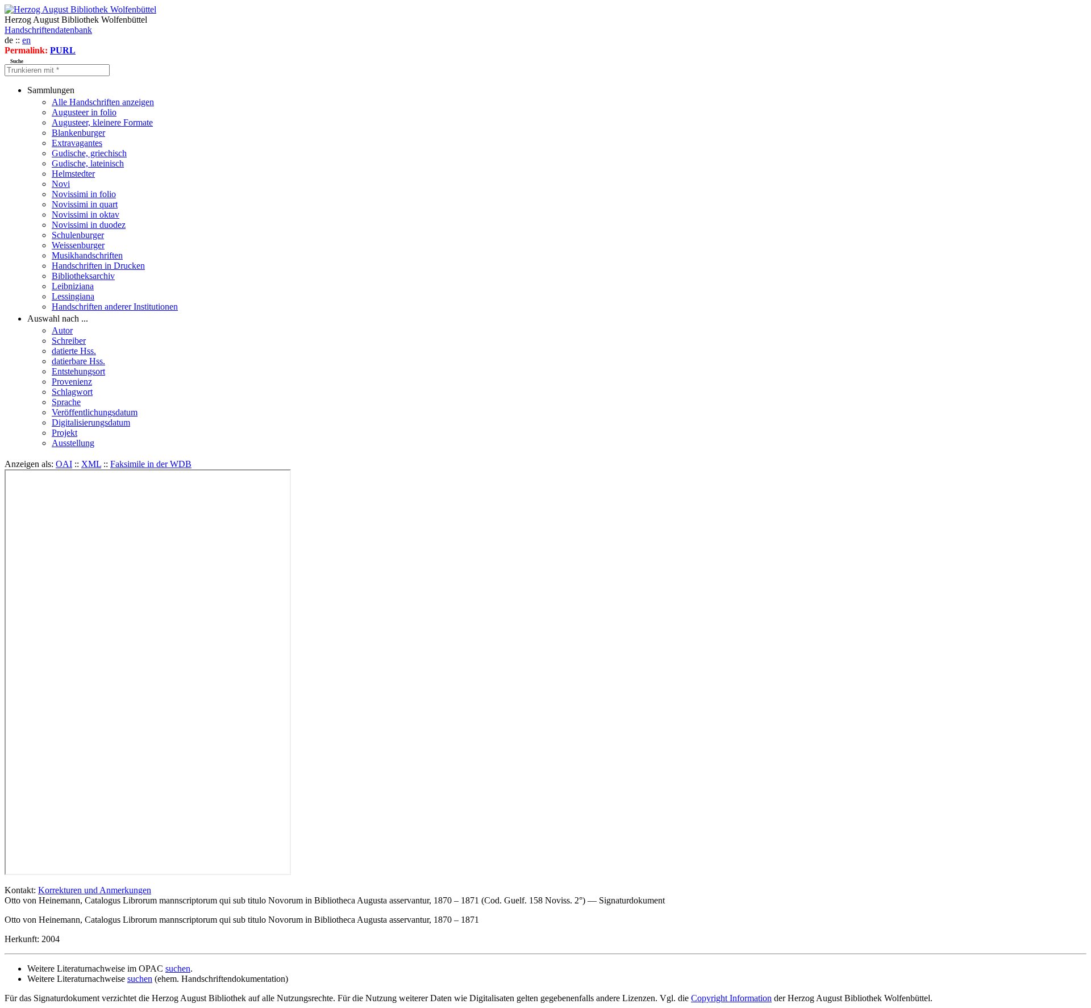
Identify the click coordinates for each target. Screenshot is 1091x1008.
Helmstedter (73, 173)
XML (91, 464)
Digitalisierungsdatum (91, 422)
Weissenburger (78, 245)
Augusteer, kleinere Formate (102, 122)
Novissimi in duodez (89, 225)
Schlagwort (72, 392)
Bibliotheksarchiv (83, 276)
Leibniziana (73, 286)
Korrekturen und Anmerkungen (94, 890)
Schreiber (69, 340)
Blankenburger (78, 133)
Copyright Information (731, 998)
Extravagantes (77, 143)
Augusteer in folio (84, 112)
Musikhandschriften (87, 255)
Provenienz (72, 381)
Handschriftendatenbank (48, 30)
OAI (64, 464)
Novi (61, 184)
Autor (62, 330)
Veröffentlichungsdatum (95, 412)
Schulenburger (78, 235)
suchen (177, 968)
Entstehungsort (78, 371)
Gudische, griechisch (89, 153)
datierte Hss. (74, 351)
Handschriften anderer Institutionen (115, 306)
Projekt (64, 433)
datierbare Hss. (78, 361)
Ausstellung (73, 443)
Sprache (66, 402)
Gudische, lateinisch (88, 163)
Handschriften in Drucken (98, 265)
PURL (63, 50)
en (26, 40)
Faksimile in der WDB (150, 464)
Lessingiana (73, 296)
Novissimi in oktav (85, 214)
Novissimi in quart (85, 204)
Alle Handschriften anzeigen (103, 102)
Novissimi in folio (84, 194)
